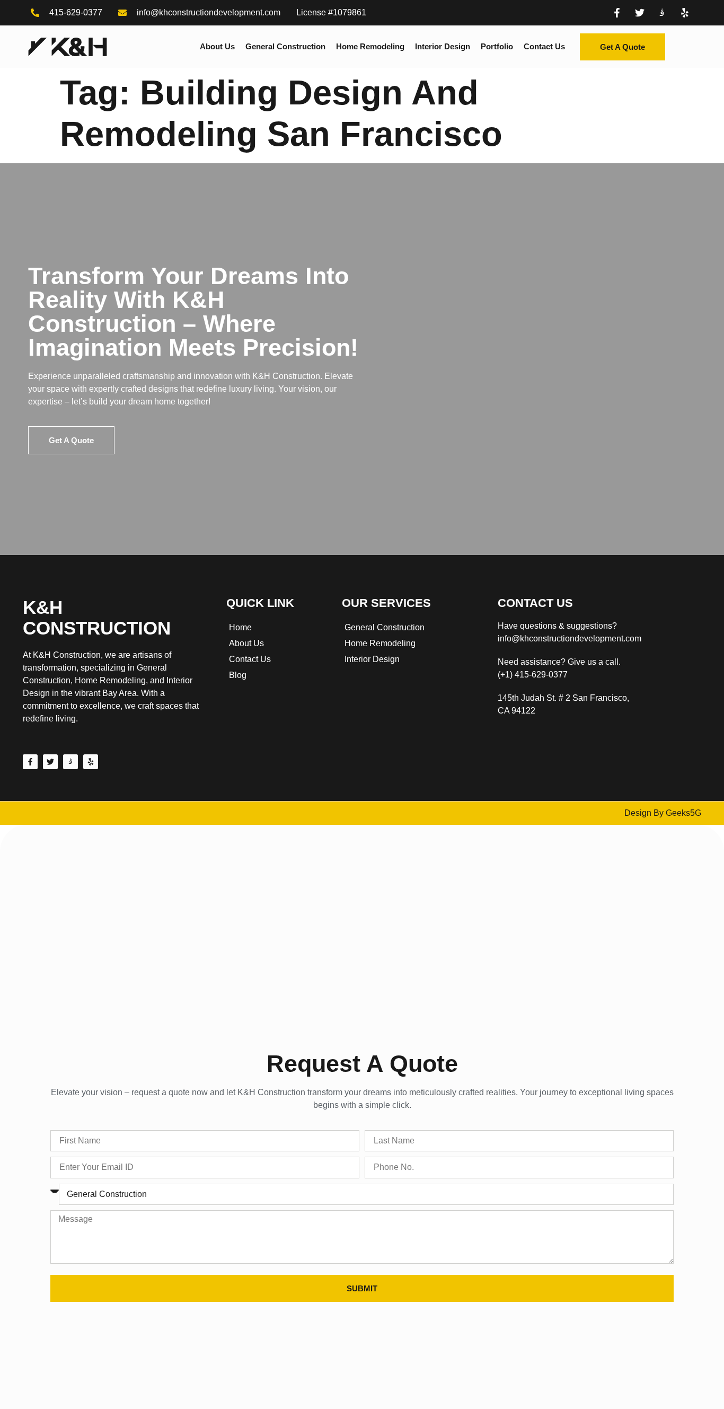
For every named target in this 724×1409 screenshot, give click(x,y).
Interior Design (442, 46)
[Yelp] (90, 761)
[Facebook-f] (30, 761)
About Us (217, 46)
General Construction (285, 46)
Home (240, 627)
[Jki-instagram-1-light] (70, 761)
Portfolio (497, 46)
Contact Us (544, 46)
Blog (237, 675)
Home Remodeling (370, 46)
